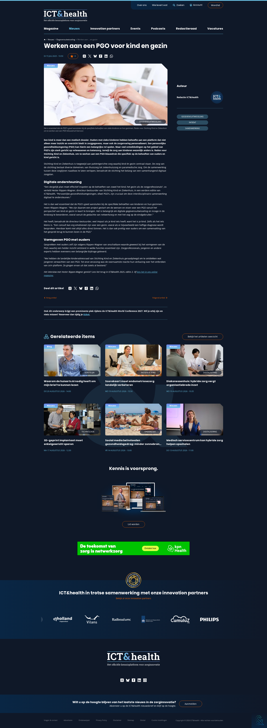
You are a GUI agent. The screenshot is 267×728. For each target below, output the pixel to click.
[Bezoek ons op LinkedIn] (139, 680)
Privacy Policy (101, 720)
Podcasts (158, 28)
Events (135, 28)
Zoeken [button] (180, 5)
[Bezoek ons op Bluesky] (127, 680)
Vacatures (215, 28)
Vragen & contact (50, 720)
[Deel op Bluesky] (95, 56)
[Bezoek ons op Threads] (122, 680)
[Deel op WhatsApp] (111, 56)
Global (142, 720)
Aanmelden (191, 703)
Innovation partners (105, 28)
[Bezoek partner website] (48, 619)
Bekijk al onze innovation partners (133, 598)
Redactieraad (186, 28)
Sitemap (130, 720)
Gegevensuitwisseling (65, 40)
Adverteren (68, 720)
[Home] (44, 39)
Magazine (51, 28)
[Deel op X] (89, 56)
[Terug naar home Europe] (65, 16)
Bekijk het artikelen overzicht (203, 336)
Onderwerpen (84, 720)
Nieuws (74, 28)
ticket (86, 314)
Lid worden (133, 524)
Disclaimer (117, 720)
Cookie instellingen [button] (159, 720)
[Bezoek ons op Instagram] (145, 680)
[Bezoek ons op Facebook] (133, 680)
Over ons (142, 5)
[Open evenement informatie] (259, 720)
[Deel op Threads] (84, 56)
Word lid (215, 5)
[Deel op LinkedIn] (106, 56)
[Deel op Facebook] (100, 56)
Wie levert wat (159, 5)
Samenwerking (192, 128)
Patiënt (192, 122)
